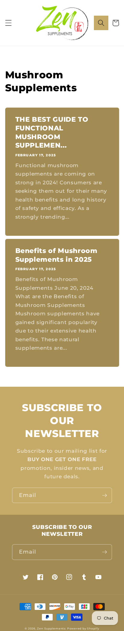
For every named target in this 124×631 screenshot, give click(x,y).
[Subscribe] (104, 495)
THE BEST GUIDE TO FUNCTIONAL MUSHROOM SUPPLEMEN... (51, 132)
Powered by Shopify (83, 628)
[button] (8, 23)
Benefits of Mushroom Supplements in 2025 (56, 255)
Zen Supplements (51, 628)
